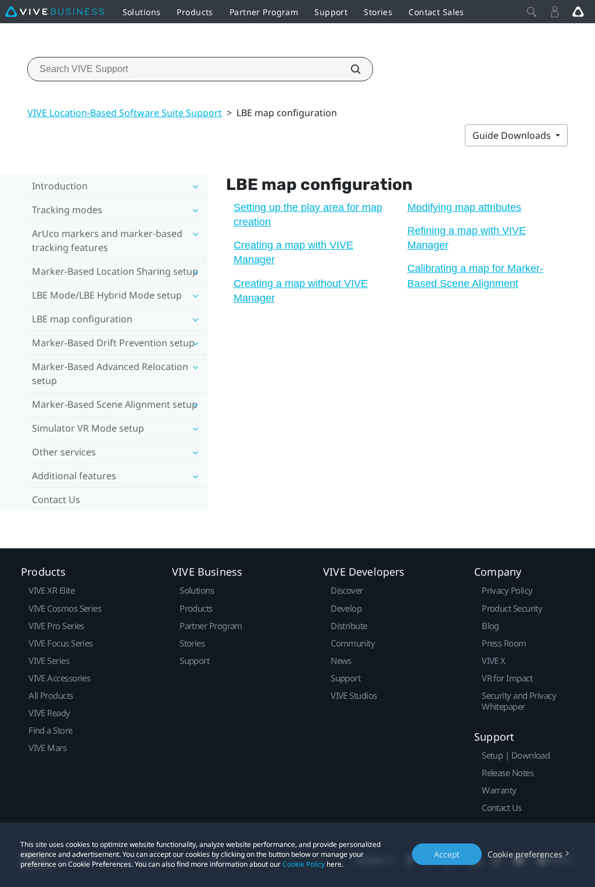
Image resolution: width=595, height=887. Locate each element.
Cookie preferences (525, 854)
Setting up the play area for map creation (308, 215)
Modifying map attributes (464, 207)
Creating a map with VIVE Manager (293, 252)
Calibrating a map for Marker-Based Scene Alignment (475, 276)
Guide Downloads (512, 135)
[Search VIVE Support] (349, 69)
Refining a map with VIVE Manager (466, 238)
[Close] (531, 11)
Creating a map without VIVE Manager (301, 291)
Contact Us (56, 499)
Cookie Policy (303, 864)
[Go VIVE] (578, 11)
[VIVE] (54, 11)
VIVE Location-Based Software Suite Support (124, 112)
